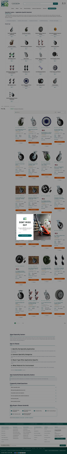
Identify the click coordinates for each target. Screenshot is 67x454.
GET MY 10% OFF (25, 235)
